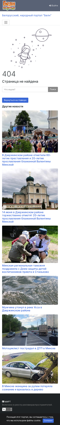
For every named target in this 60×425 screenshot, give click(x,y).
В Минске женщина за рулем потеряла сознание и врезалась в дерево (27, 388)
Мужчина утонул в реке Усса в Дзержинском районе (22, 309)
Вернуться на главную (15, 100)
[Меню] (6, 22)
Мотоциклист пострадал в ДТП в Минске (28, 348)
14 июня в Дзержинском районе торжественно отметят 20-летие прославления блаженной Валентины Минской (26, 217)
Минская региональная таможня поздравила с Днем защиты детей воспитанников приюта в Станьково (25, 268)
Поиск (53, 89)
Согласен (48, 420)
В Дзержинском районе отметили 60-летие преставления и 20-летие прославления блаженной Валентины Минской (26, 159)
